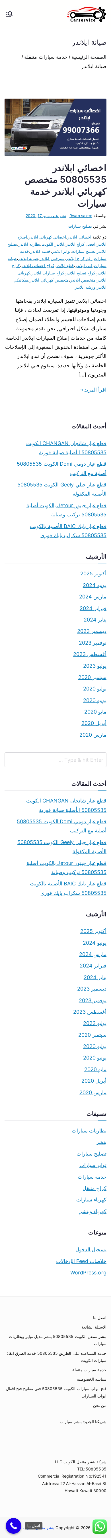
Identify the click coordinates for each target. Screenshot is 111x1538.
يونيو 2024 (94, 585)
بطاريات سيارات (89, 1131)
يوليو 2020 (94, 689)
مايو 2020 (95, 712)
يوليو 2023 (94, 666)
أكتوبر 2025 (93, 574)
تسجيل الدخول (90, 1249)
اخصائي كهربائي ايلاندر (47, 237)
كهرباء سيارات (91, 1200)
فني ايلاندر (83, 265)
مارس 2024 (92, 597)
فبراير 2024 (93, 608)
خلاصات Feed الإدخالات (81, 1261)
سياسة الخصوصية (91, 1379)
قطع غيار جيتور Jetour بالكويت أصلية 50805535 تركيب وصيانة (66, 510)
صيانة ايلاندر (28, 258)
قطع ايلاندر (65, 265)
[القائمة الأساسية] (9, 14)
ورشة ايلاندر (85, 287)
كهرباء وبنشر (92, 1211)
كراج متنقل (94, 1188)
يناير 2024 (95, 620)
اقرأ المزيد (95, 390)
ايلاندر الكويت (53, 244)
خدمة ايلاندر (40, 251)
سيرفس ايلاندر (52, 258)
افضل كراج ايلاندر (80, 244)
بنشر (101, 1142)
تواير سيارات (92, 1165)
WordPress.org (88, 1273)
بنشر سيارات (70, 1421)
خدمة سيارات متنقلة (89, 1369)
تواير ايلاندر (61, 251)
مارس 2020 (92, 735)
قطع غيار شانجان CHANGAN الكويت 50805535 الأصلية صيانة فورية (66, 447)
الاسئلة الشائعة (93, 1327)
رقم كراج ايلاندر (79, 258)
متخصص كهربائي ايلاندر (49, 280)
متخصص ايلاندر (82, 280)
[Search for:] (55, 760)
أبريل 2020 (93, 723)
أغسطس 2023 (89, 654)
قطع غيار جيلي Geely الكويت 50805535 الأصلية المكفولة (61, 489)
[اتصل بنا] (13, 1526)
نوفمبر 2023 (92, 643)
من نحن (99, 1405)
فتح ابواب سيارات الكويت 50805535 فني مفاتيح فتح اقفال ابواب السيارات (56, 1392)
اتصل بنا (99, 1317)
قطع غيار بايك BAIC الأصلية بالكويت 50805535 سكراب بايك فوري (68, 530)
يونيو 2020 (94, 700)
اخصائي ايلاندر (79, 237)
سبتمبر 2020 (92, 677)
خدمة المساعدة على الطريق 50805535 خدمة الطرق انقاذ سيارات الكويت (56, 1357)
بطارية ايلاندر (29, 244)
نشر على (46, 215)
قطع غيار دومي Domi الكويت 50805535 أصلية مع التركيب (61, 468)
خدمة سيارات (92, 1177)
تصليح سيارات (80, 226)
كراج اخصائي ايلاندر (37, 265)
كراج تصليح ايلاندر (80, 272)
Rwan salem (80, 215)
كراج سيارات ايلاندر (48, 272)
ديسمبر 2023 (91, 631)
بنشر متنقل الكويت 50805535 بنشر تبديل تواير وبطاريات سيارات (57, 1340)
